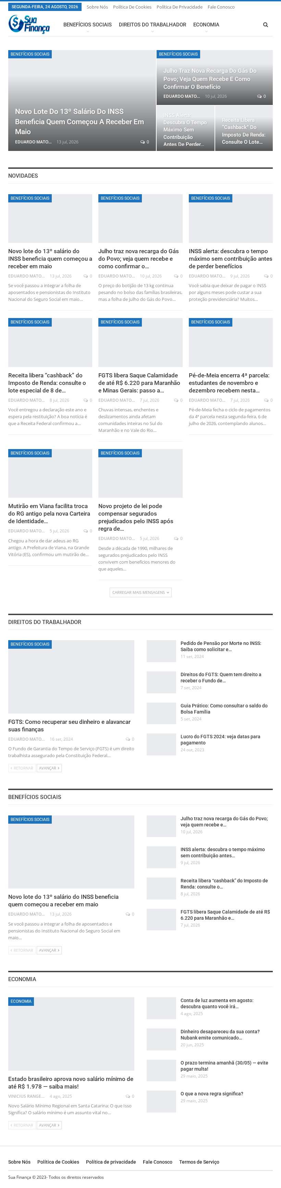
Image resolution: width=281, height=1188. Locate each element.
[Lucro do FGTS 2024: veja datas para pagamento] (161, 744)
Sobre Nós (97, 7)
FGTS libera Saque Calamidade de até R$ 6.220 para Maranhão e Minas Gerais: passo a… (139, 383)
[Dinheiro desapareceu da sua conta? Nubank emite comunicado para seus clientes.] (161, 1039)
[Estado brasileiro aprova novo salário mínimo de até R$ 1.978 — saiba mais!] (71, 1033)
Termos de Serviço (199, 1162)
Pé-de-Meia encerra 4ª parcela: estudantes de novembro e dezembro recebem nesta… (229, 383)
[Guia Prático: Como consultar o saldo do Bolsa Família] (161, 714)
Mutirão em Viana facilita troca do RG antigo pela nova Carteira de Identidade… (49, 514)
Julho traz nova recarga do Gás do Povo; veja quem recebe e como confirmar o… (138, 259)
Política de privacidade (180, 7)
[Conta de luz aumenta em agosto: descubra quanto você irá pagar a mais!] (161, 1008)
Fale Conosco (221, 7)
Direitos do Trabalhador (152, 25)
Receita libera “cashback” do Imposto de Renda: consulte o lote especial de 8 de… (47, 383)
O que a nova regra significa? (212, 1093)
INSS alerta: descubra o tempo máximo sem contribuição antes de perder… (185, 130)
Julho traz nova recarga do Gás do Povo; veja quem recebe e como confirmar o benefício (210, 78)
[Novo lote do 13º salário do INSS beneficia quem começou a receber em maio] (82, 100)
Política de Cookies (132, 7)
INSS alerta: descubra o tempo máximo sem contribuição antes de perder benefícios (230, 259)
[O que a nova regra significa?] (161, 1102)
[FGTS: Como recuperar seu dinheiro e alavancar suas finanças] (71, 676)
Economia (206, 25)
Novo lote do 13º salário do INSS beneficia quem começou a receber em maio (79, 121)
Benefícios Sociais (87, 25)
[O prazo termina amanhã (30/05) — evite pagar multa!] (161, 1071)
